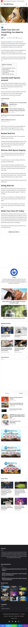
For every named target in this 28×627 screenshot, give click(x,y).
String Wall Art (6, 72)
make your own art (14, 232)
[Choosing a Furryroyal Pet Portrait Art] (21, 330)
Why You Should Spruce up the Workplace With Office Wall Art (6, 349)
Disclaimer (22, 616)
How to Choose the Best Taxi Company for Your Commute (16, 404)
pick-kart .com (14, 618)
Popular (7, 393)
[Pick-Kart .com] (8, 4)
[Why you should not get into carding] (5, 399)
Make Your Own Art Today (8, 74)
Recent (21, 393)
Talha (4, 37)
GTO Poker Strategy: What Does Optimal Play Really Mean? (7, 507)
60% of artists (13, 41)
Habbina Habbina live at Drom (8, 119)
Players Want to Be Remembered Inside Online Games (19, 507)
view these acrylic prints (8, 129)
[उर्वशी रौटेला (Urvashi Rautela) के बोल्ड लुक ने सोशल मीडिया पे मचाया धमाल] (5, 416)
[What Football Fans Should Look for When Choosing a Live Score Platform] (21, 485)
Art (6, 24)
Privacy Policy (16, 616)
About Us (6, 616)
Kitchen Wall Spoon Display (8, 71)
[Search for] (26, 4)
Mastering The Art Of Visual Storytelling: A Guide (12, 115)
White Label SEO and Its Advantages (15, 422)
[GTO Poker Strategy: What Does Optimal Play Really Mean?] (7, 501)
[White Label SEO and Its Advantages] (5, 423)
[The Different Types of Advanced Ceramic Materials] (21, 343)
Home (3, 24)
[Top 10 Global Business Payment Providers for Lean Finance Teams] (23, 593)
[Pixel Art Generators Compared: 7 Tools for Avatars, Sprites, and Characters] (7, 485)
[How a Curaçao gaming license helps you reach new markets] (5, 588)
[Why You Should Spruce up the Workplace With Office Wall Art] (7, 343)
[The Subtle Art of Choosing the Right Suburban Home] (4, 104)
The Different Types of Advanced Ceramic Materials (20, 349)
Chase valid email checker (16, 409)
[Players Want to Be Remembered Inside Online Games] (21, 501)
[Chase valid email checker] (5, 410)
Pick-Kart (23, 614)
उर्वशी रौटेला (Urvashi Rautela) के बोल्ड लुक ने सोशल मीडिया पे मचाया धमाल (17, 416)
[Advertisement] (14, 251)
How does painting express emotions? (5, 335)
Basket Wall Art (6, 69)
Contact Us (11, 616)
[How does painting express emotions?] (7, 330)
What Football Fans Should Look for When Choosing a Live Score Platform (20, 492)
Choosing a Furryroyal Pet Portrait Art (21, 335)
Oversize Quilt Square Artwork (9, 68)
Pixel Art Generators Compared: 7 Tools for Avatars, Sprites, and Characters (6, 492)
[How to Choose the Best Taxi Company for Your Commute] (5, 405)
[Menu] (1, 4)
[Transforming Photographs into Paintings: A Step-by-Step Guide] (4, 110)
